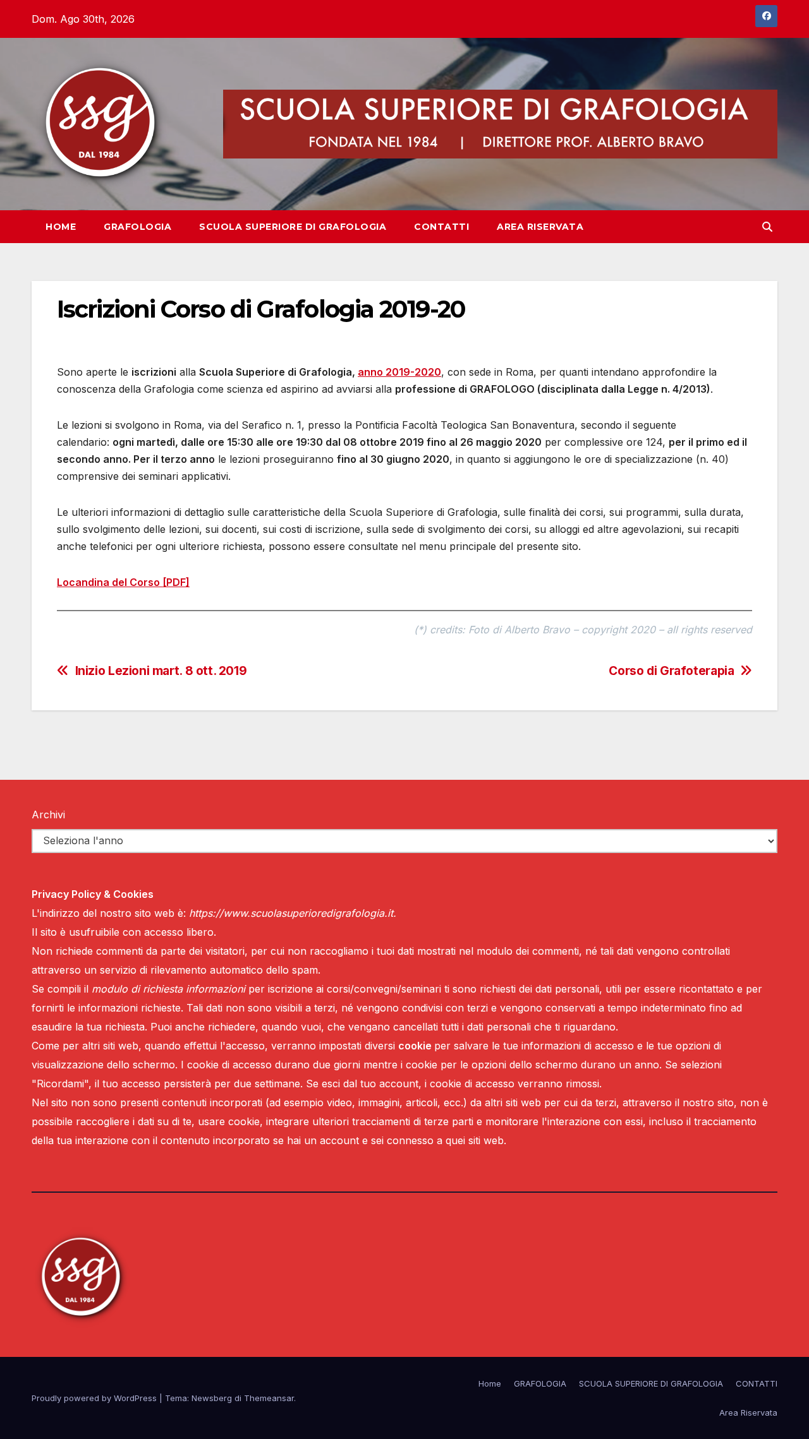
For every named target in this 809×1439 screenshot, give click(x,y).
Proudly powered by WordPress (95, 1398)
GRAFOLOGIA (137, 226)
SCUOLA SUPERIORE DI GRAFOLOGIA (292, 226)
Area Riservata (540, 226)
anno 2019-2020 (399, 372)
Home (61, 226)
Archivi (48, 814)
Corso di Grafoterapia (671, 671)
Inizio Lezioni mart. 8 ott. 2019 (161, 671)
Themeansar (269, 1398)
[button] (767, 226)
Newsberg (212, 1398)
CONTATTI (441, 226)
